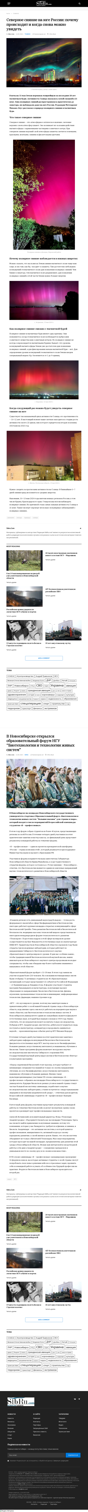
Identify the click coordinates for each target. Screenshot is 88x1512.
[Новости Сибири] (44, 3)
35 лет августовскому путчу (58, 643)
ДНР (48, 680)
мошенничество (25, 699)
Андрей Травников (44, 676)
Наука (26, 755)
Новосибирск (21, 686)
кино (38, 695)
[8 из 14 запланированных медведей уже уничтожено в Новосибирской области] (24, 560)
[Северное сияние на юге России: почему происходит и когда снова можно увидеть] (44, 62)
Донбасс (56, 680)
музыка (36, 699)
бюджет (16, 691)
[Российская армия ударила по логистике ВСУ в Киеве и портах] (24, 596)
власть (24, 690)
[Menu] (9, 3)
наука (43, 699)
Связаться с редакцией (60, 1461)
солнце (35, 518)
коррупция (60, 695)
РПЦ (32, 686)
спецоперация (31, 703)
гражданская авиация (39, 690)
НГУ (15, 1179)
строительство (58, 704)
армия (10, 691)
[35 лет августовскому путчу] (63, 630)
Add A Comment (44, 658)
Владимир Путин (38, 680)
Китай (64, 680)
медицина (12, 699)
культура (70, 695)
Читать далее (11, 582)
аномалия (11, 518)
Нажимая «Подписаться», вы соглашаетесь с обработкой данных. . (39, 1461)
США (46, 686)
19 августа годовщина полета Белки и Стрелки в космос (23, 644)
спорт (46, 704)
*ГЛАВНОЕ (27, 34)
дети (53, 690)
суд (68, 704)
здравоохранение (17, 695)
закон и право (66, 691)
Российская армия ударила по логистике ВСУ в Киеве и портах (21, 610)
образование (70, 699)
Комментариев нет (40, 34)
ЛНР (10, 686)
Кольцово (72, 680)
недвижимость (54, 699)
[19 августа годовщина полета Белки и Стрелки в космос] (24, 630)
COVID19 (11, 676)
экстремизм (50, 708)
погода (19, 518)
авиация (71, 685)
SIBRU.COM (21, 1484)
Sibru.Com (11, 34)
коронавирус (48, 695)
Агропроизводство (25, 676)
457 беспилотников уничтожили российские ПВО (60, 590)
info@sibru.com (23, 1489)
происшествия (13, 704)
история (31, 695)
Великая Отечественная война (19, 680)
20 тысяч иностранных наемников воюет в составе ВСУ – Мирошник (61, 554)
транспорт (26, 708)
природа (27, 518)
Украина (57, 685)
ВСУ (56, 676)
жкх (58, 691)
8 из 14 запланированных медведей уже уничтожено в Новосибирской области (22, 575)
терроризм (14, 708)
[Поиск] (79, 3)
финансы (37, 708)
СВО (39, 685)
